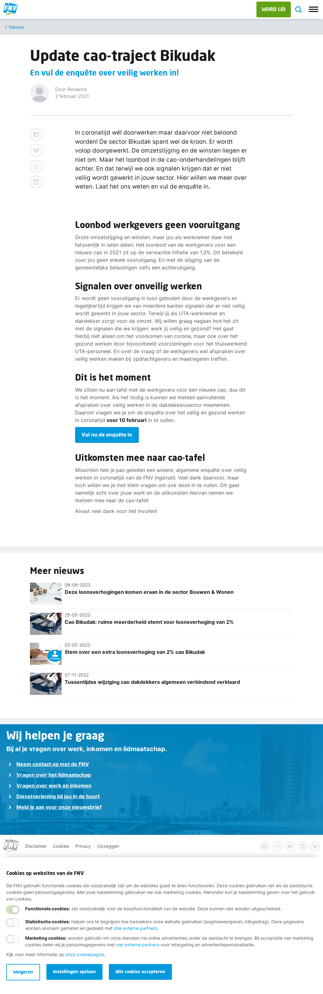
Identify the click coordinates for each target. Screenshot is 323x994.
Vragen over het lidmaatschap (53, 775)
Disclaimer (35, 846)
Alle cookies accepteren (140, 971)
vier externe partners (137, 944)
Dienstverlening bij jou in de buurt (58, 796)
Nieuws (16, 27)
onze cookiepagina (84, 954)
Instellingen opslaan (74, 971)
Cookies (61, 846)
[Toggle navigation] (313, 9)
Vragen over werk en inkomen (53, 785)
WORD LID (273, 9)
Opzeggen (108, 846)
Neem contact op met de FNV (52, 764)
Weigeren (23, 971)
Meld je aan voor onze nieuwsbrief (59, 807)
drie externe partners (135, 928)
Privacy (83, 846)
